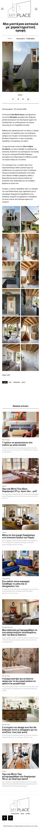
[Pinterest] (23, 99)
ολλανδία (16, 382)
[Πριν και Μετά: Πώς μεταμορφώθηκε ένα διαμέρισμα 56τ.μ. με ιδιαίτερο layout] (20, 756)
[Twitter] (18, 99)
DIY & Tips (6, 439)
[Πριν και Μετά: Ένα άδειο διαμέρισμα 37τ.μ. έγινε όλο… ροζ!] (20, 471)
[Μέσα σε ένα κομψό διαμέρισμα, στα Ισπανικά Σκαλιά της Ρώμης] (20, 517)
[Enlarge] (17, 209)
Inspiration (6, 578)
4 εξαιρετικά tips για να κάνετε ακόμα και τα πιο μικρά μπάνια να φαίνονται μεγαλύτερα (19, 681)
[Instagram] (10, 817)
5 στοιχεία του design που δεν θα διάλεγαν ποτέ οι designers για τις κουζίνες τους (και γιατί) (19, 730)
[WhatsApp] (28, 99)
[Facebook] (13, 99)
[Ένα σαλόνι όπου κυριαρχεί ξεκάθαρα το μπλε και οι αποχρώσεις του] (20, 563)
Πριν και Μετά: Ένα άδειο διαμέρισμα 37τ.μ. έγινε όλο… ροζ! (19, 490)
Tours (10, 38)
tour (10, 382)
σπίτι (23, 382)
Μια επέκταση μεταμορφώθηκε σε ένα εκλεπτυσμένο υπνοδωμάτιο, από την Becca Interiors (19, 632)
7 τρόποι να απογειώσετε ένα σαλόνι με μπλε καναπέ (17, 443)
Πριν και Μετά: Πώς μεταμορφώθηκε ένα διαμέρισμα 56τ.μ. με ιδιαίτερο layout (18, 776)
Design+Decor (7, 627)
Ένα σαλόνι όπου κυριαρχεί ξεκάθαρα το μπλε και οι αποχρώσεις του (16, 583)
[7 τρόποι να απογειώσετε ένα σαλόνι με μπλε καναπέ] (20, 424)
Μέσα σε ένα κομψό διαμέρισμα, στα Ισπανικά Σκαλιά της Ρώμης (18, 536)
